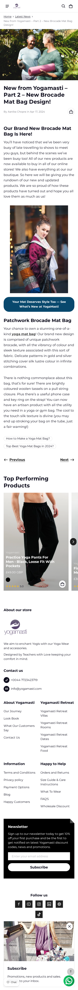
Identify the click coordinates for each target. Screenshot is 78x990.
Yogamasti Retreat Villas (53, 713)
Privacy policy (13, 780)
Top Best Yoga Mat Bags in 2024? (30, 446)
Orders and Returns (54, 772)
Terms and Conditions (19, 772)
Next (64, 459)
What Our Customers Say (19, 728)
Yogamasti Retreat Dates (53, 737)
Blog (7, 794)
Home (7, 16)
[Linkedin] (49, 904)
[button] (63, 6)
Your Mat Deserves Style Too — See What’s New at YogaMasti (39, 304)
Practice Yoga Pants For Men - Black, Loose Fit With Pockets (30, 561)
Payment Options (16, 787)
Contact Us (12, 737)
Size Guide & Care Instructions (53, 782)
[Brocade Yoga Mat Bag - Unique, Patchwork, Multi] (39, 249)
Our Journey (13, 711)
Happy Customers (17, 802)
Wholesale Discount (55, 806)
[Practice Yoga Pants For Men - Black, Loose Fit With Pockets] (36, 542)
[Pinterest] (59, 904)
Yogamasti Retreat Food (53, 748)
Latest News (22, 16)
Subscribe (39, 867)
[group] (37, 542)
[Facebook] (18, 904)
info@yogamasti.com (26, 688)
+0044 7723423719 (24, 680)
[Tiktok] (39, 914)
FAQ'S (44, 799)
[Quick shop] (62, 584)
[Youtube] (28, 904)
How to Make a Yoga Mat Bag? (28, 438)
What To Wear (50, 791)
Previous (17, 459)
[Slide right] (73, 541)
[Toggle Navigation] (7, 6)
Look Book (11, 718)
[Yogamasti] (16, 6)
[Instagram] (39, 904)
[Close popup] (69, 926)
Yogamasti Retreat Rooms (53, 725)
